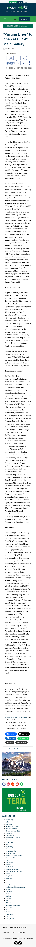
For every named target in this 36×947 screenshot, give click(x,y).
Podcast (8, 900)
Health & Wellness (11, 867)
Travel (8, 921)
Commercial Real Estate (13, 831)
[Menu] (5, 19)
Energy (8, 844)
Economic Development (13, 838)
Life (7, 882)
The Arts (8, 916)
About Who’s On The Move (18, 927)
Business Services (11, 829)
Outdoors (8, 896)
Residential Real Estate (13, 905)
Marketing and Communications (15, 887)
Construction (10, 833)
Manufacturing (10, 885)
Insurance (9, 878)
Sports (8, 912)
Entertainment (10, 849)
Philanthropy (10, 898)
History (8, 873)
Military (8, 889)
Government (9, 862)
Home (5, 927)
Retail (7, 909)
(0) (26, 2)
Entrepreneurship (11, 851)
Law (7, 880)
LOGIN (20, 2)
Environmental (10, 853)
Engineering (9, 847)
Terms (13, 932)
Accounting (9, 820)
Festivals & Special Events (14, 856)
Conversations (10, 835)
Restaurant (9, 907)
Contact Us (21, 932)
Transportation (10, 918)
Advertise (6, 932)
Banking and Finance (12, 826)
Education (9, 840)
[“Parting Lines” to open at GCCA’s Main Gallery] (20, 61)
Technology (9, 914)
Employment (9, 842)
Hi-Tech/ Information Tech (14, 871)
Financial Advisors (11, 858)
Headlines (9, 864)
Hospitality (9, 876)
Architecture (9, 824)
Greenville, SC (13, 749)
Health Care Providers (12, 869)
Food (7, 860)
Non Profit (9, 892)
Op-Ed (8, 894)
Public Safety (10, 903)
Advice (8, 822)
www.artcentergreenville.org (16, 717)
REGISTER (13, 2)
